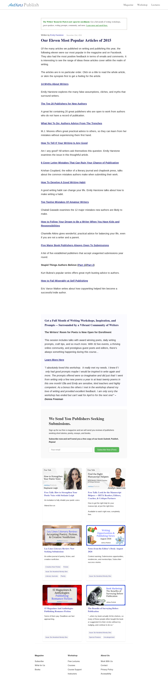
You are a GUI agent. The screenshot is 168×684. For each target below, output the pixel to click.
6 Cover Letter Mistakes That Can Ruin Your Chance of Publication (80, 162)
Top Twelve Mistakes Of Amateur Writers (65, 202)
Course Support (75, 669)
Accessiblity (106, 673)
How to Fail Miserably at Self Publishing (64, 280)
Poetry (63, 576)
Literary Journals (52, 576)
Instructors (72, 673)
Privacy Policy (107, 669)
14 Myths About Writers (55, 84)
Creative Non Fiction (53, 567)
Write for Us (40, 665)
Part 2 (90, 265)
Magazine (128, 4)
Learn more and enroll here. (97, 25)
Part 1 (81, 265)
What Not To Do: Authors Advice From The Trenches (71, 123)
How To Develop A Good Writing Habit (63, 182)
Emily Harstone (57, 35)
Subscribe (39, 661)
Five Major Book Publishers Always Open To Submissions (75, 245)
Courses (71, 665)
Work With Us (107, 661)
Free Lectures (74, 661)
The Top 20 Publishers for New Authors (64, 103)
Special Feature (95, 637)
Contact (104, 665)
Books (37, 669)
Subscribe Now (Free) (106, 450)
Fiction (65, 567)
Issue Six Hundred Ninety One (57, 571)
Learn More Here (54, 359)
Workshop (142, 4)
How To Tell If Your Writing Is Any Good (64, 143)
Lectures (155, 4)
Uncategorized (109, 637)
